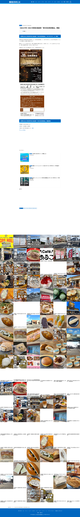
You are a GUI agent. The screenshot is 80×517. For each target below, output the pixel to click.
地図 (33, 128)
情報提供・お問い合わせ (58, 510)
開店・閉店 (32, 1)
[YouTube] (67, 1)
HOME (10, 507)
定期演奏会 (35, 208)
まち (36, 1)
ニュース (39, 1)
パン (52, 1)
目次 (24, 31)
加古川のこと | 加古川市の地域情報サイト (38, 514)
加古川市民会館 (26, 208)
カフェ (55, 1)
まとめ (62, 1)
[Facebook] (64, 1)
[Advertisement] (40, 15)
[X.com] (65, 1)
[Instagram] (68, 1)
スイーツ (49, 1)
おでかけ (58, 1)
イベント (43, 1)
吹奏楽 (31, 208)
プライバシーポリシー (51, 510)
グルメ (46, 1)
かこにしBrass (22, 130)
